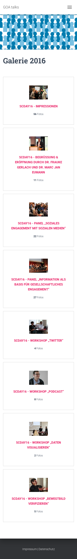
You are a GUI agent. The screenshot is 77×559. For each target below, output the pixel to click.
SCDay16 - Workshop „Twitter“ (38, 340)
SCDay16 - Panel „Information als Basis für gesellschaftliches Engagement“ (38, 284)
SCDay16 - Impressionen (39, 106)
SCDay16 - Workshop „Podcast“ (38, 391)
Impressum (29, 549)
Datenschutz (47, 549)
